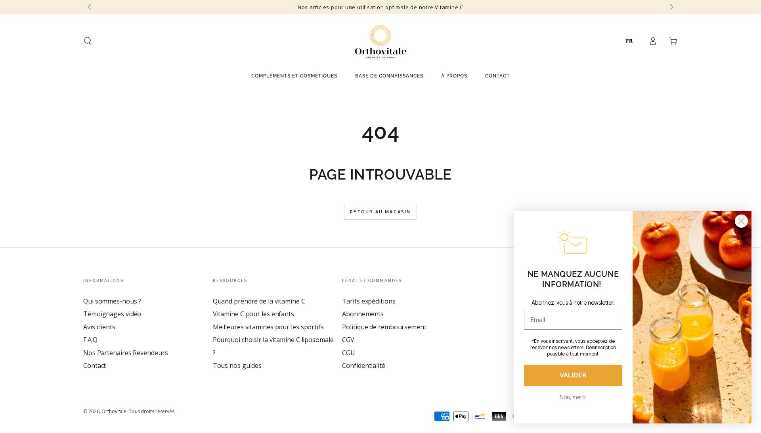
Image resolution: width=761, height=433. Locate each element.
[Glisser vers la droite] (671, 7)
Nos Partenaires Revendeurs (125, 352)
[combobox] (629, 41)
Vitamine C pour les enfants (253, 313)
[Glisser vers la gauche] (90, 7)
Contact (94, 365)
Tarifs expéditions (368, 301)
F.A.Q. (90, 339)
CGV (348, 339)
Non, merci (573, 397)
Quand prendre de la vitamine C (259, 301)
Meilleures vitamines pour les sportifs (268, 327)
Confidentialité (363, 365)
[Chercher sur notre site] (87, 41)
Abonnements (363, 313)
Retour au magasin (380, 212)
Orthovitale (113, 411)
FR (629, 40)
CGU (348, 352)
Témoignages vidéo (112, 313)
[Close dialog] (741, 221)
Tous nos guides (237, 365)
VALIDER (573, 375)
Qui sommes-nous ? (112, 301)
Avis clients (99, 327)
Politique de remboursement (384, 327)
